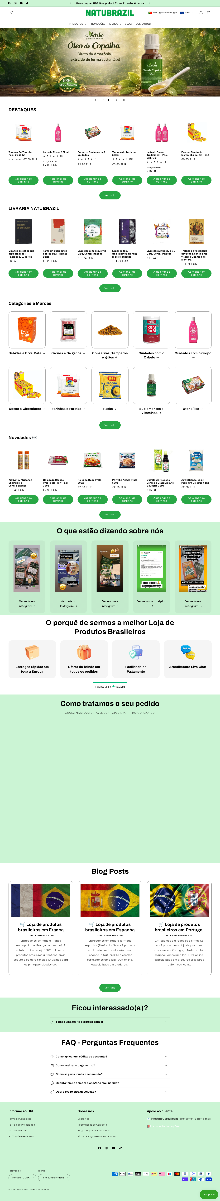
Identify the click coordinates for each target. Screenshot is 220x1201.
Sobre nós (83, 1119)
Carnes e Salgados (66, 353)
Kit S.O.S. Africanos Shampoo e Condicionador (20, 483)
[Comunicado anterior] (70, 3)
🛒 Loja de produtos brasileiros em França (41, 927)
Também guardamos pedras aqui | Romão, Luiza (55, 254)
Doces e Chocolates (25, 408)
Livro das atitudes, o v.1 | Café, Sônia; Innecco (161, 252)
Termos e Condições (20, 1119)
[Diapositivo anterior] (95, 100)
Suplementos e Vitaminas (151, 411)
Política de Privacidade (22, 1125)
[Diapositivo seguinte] (116, 100)
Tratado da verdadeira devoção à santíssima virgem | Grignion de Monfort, (194, 255)
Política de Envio (18, 1130)
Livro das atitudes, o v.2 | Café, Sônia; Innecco (92, 252)
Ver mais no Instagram (27, 604)
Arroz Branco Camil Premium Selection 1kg (195, 481)
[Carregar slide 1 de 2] (103, 100)
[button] (12, 12)
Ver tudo (110, 195)
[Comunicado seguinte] (149, 3)
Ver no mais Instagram (110, 604)
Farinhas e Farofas (66, 408)
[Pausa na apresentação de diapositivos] (124, 100)
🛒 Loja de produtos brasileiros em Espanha (110, 927)
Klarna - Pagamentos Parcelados (97, 1136)
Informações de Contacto (92, 1125)
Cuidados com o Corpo (193, 353)
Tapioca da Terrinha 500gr (124, 153)
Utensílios (191, 408)
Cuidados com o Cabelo (151, 355)
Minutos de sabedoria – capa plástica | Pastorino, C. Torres (22, 254)
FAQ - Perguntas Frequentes (94, 1130)
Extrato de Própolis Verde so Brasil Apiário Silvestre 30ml (160, 483)
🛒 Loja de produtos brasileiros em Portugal (179, 927)
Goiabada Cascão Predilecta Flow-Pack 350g (55, 483)
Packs (108, 408)
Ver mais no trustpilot (151, 601)
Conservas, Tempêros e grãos (110, 355)
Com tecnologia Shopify (39, 1189)
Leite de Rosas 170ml (56, 152)
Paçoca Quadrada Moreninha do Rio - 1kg (195, 153)
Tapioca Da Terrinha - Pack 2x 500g (21, 153)
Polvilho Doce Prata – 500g (90, 481)
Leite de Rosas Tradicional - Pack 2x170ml (157, 155)
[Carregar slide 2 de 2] (108, 100)
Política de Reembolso (21, 1136)
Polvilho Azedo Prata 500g (124, 481)
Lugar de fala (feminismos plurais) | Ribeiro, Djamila (125, 254)
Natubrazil (22, 1189)
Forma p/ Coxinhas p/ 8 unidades (91, 153)
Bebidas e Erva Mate (25, 353)
